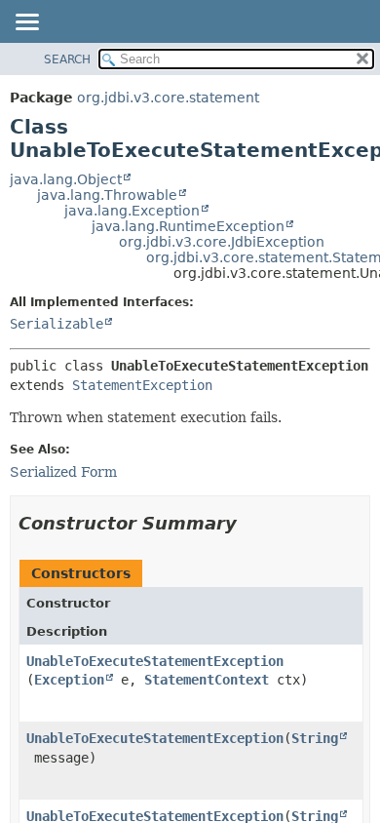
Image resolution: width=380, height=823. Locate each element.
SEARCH (67, 59)
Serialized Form (63, 472)
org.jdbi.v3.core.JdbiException (221, 242)
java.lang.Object (66, 179)
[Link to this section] (250, 523)
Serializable (56, 324)
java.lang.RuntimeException (188, 226)
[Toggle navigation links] (26, 23)
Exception (69, 679)
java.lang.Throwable (107, 195)
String (314, 738)
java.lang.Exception (132, 210)
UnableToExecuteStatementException (155, 661)
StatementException (142, 385)
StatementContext (206, 679)
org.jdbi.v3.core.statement (168, 97)
